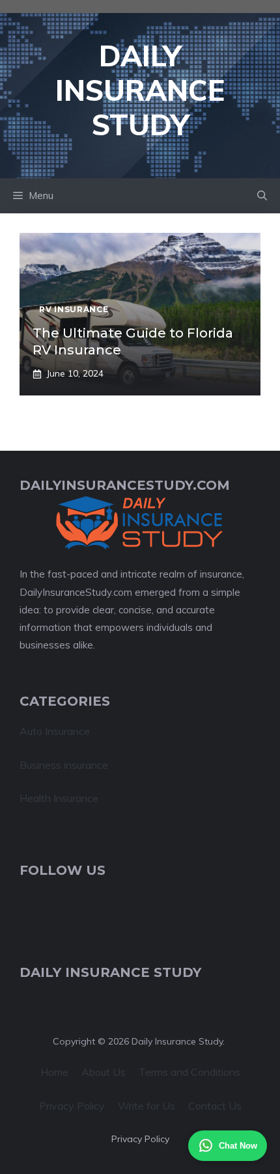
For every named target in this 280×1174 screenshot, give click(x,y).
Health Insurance (59, 798)
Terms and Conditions (189, 1071)
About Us (103, 1071)
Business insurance (64, 764)
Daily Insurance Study (140, 90)
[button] (262, 195)
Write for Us (146, 1105)
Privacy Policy (72, 1105)
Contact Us (215, 1105)
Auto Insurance (55, 731)
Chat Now (238, 1146)
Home (54, 1071)
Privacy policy (140, 1139)
